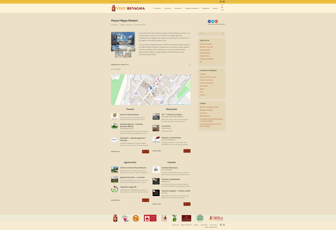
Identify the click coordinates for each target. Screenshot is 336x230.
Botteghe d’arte (205, 53)
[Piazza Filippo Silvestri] (115, 48)
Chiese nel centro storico (208, 77)
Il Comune (156, 8)
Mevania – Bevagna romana (209, 107)
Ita (222, 5)
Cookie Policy (204, 225)
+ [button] (113, 76)
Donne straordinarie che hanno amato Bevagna (210, 125)
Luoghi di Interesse (191, 8)
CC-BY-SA (188, 104)
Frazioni (202, 95)
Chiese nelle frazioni (206, 83)
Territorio (177, 8)
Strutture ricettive (206, 44)
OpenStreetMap (176, 104)
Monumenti (129, 25)
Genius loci (203, 113)
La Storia (167, 8)
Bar (201, 62)
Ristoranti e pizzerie (206, 47)
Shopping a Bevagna (207, 59)
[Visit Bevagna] (128, 8)
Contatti (196, 225)
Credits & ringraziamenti (210, 227)
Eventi (215, 8)
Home (116, 25)
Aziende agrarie (205, 50)
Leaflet (165, 104)
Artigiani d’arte (205, 56)
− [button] (113, 79)
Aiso (201, 92)
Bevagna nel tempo (206, 110)
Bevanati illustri (205, 116)
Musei (202, 89)
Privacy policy (213, 225)
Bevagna (203, 74)
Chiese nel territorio (206, 80)
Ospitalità (205, 8)
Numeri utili (175, 225)
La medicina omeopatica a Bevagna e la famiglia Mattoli (211, 120)
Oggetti (122, 25)
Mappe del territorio (186, 225)
